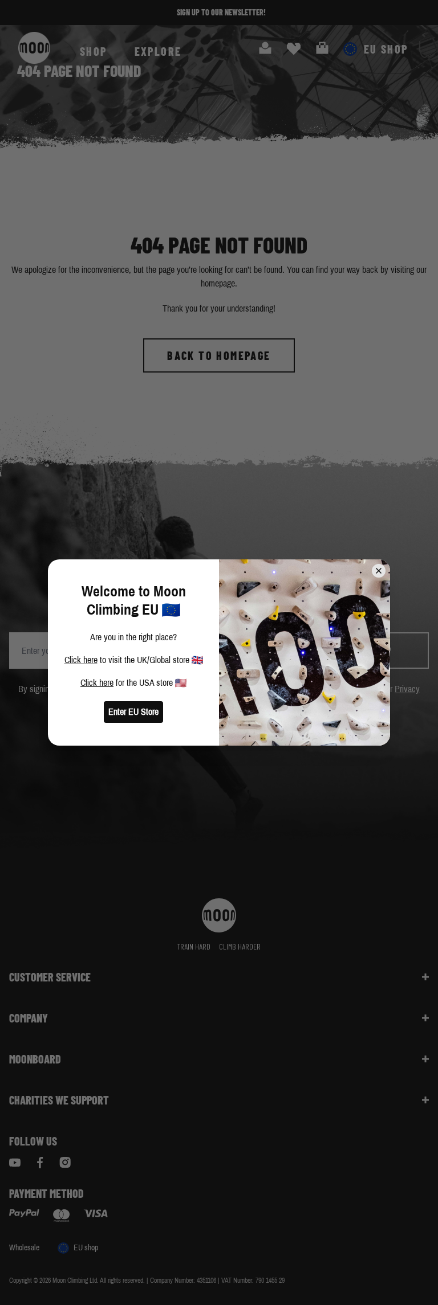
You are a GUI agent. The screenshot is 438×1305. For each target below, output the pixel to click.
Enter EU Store (133, 712)
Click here (81, 660)
